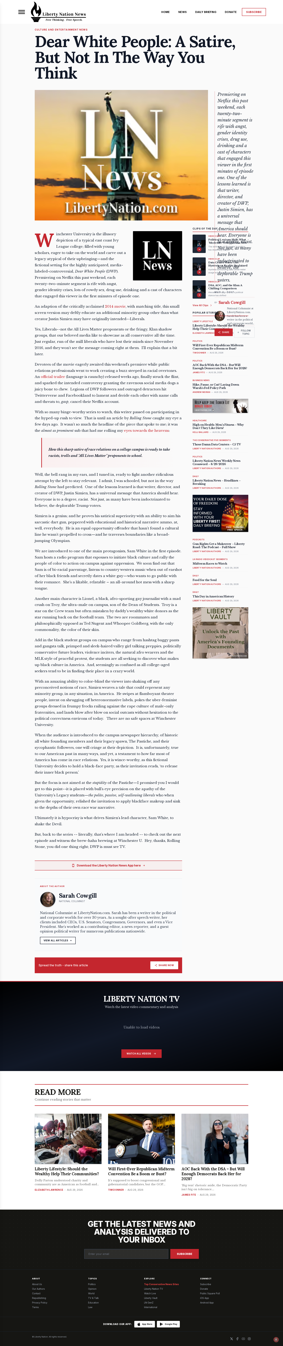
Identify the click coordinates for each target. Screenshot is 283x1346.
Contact (36, 1293)
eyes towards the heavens (146, 430)
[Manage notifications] (276, 1339)
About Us (37, 1284)
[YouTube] (243, 1338)
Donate (204, 1288)
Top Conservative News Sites (161, 1284)
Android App (207, 1302)
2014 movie (115, 306)
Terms (35, 1307)
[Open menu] (21, 12)
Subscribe (184, 1254)
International (150, 1307)
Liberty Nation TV (153, 1288)
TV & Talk (93, 1298)
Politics (92, 1284)
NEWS (182, 12)
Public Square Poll (210, 1293)
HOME (165, 12)
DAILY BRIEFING (205, 12)
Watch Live (150, 1293)
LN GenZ (148, 1302)
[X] (231, 1338)
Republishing (39, 1298)
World (91, 1293)
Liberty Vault (150, 1298)
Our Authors (38, 1288)
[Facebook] (237, 1338)
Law (90, 1307)
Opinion (92, 1288)
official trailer (53, 377)
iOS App (204, 1298)
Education (93, 1302)
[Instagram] (249, 1338)
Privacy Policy (39, 1302)
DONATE (231, 12)
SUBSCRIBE (254, 12)
